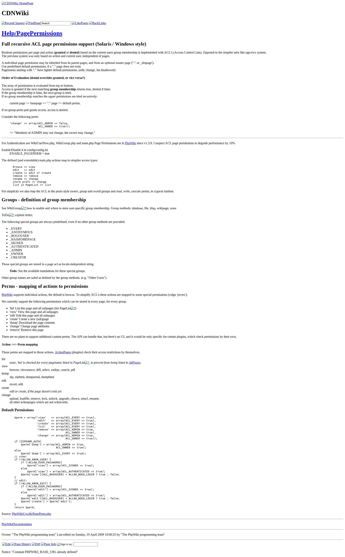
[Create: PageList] (73, 308)
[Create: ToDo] (11, 215)
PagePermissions (39, 33)
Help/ (9, 33)
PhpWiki (130, 143)
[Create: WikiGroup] (23, 208)
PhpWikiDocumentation (17, 524)
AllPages (134, 362)
